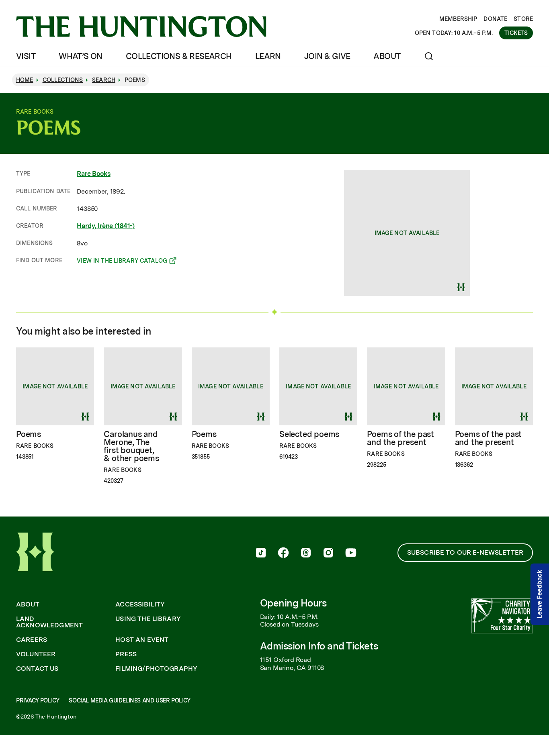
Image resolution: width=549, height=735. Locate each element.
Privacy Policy (37, 700)
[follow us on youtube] (350, 553)
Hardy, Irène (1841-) (106, 226)
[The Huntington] (141, 26)
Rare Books (93, 174)
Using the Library (148, 619)
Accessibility (140, 604)
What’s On (80, 56)
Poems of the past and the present (400, 438)
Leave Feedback (539, 594)
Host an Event (141, 640)
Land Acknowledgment (49, 622)
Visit (25, 56)
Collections (63, 80)
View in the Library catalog (122, 261)
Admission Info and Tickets (319, 646)
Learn (268, 56)
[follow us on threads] (305, 553)
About (386, 56)
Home (24, 80)
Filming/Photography (156, 669)
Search (103, 80)
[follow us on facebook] (283, 553)
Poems (28, 434)
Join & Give (327, 56)
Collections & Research (179, 56)
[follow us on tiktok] (260, 553)
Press (126, 654)
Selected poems (309, 434)
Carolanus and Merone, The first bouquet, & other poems (131, 446)
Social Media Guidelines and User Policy (129, 700)
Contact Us (37, 669)
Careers (31, 640)
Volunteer (35, 654)
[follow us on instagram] (328, 553)
